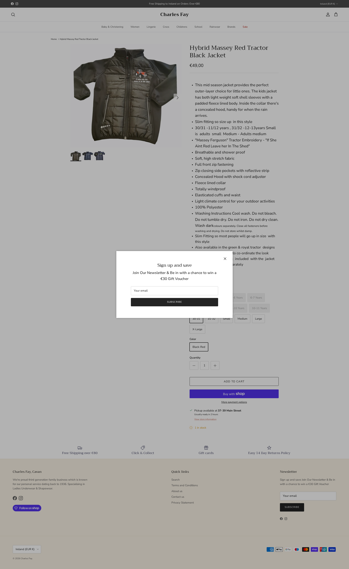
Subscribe (174, 302)
